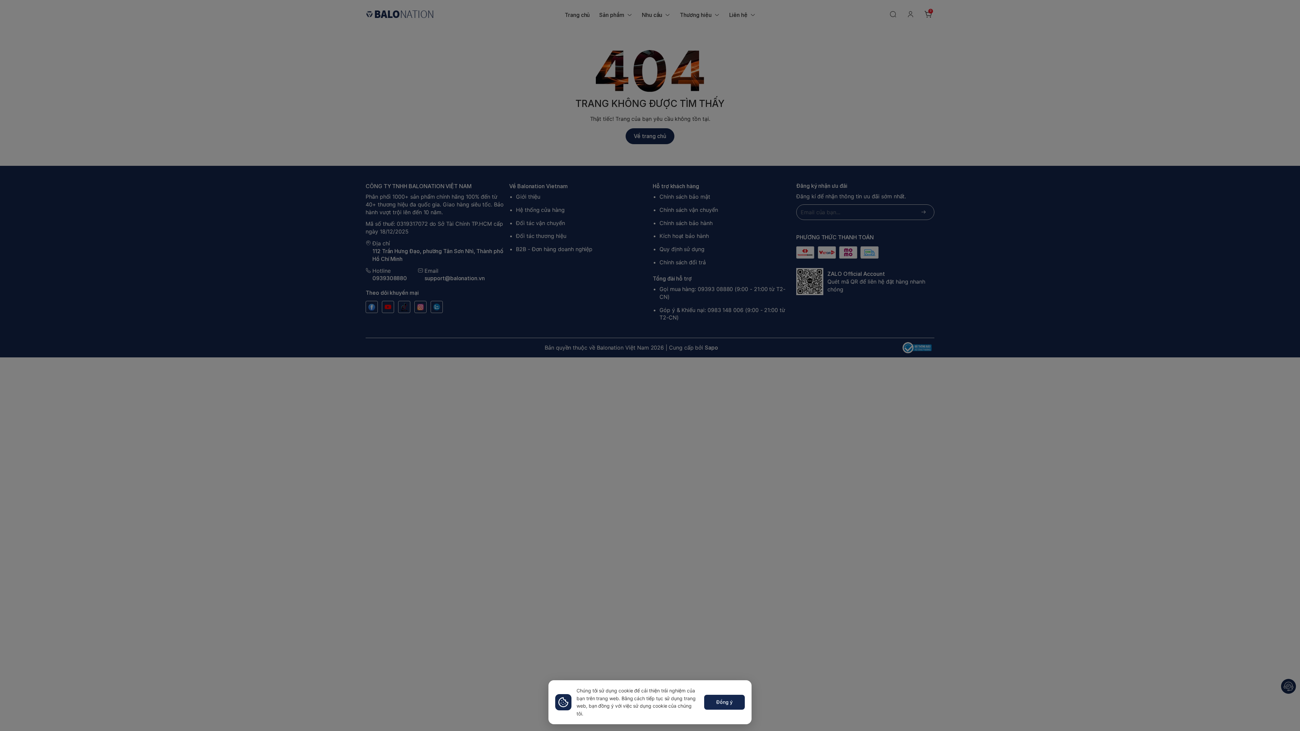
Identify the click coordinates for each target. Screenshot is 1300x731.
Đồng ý (724, 702)
